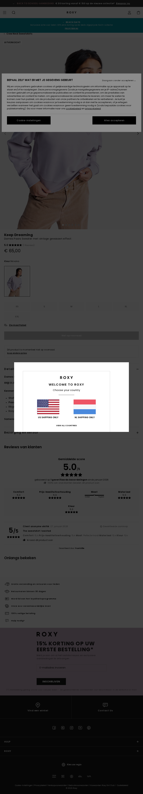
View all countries (66, 425)
